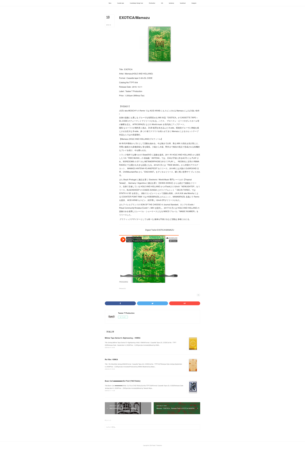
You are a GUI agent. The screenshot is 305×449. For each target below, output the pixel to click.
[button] (110, 3)
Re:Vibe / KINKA (111, 359)
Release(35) (122, 288)
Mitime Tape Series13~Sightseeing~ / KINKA (122, 338)
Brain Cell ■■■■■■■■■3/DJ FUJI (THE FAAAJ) (122, 381)
